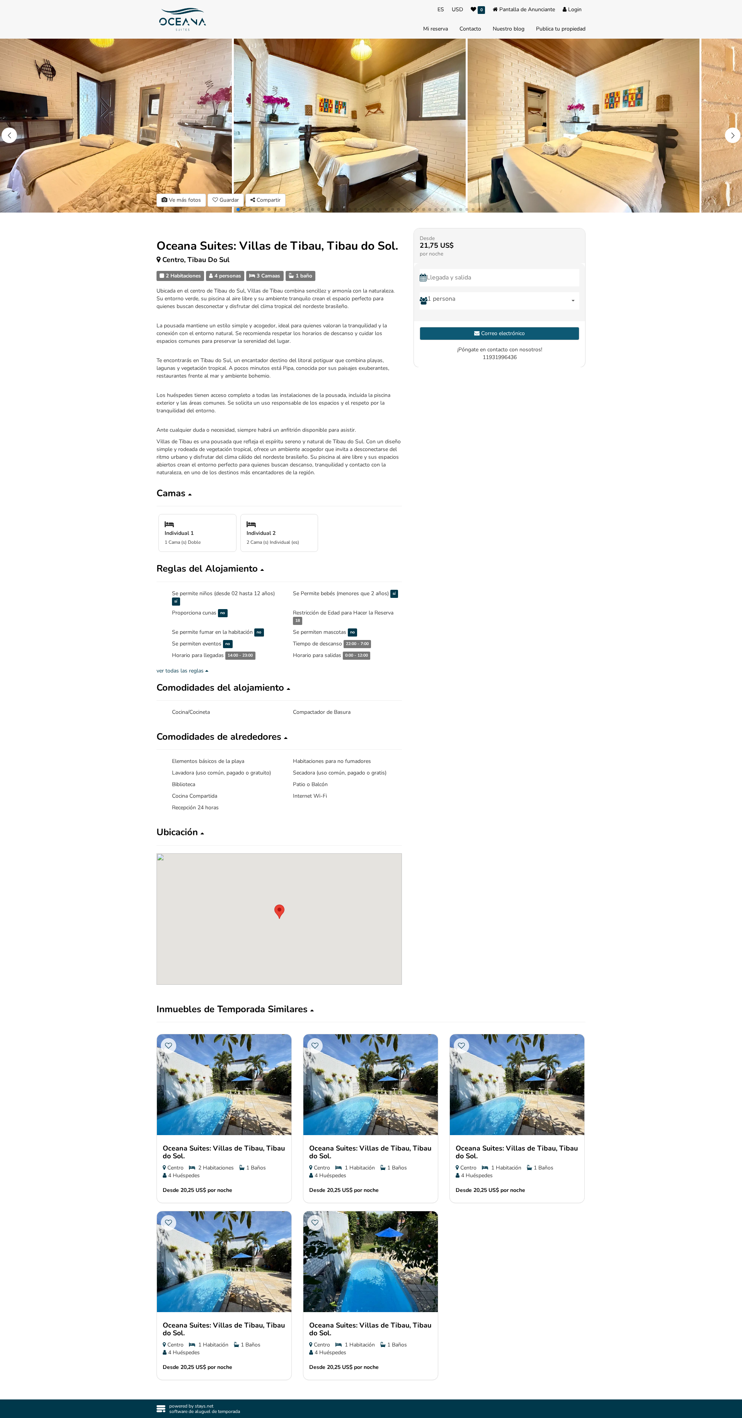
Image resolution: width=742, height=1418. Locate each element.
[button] (732, 135)
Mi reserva (435, 28)
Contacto (470, 28)
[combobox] (503, 300)
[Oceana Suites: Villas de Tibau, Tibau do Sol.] (224, 1084)
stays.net (204, 1406)
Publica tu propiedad (560, 28)
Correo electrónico (502, 333)
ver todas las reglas (181, 670)
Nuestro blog (508, 28)
